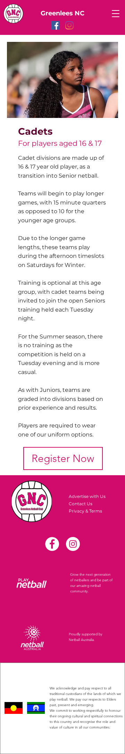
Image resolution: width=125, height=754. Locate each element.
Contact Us (80, 503)
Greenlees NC (62, 13)
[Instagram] (69, 25)
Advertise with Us (87, 496)
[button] (115, 13)
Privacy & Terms (85, 511)
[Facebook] (55, 25)
